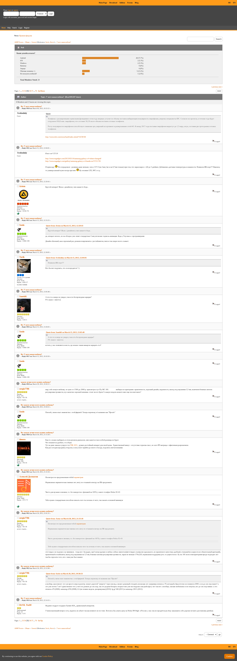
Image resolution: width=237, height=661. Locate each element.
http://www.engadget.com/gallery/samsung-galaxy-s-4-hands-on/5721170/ (73, 161)
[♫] (18, 507)
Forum (130, 3)
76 (36, 91)
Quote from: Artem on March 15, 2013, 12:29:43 (64, 226)
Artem (22, 186)
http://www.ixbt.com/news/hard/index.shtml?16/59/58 (65, 137)
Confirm (229, 656)
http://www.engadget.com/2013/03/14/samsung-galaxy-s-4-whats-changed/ (73, 158)
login (9, 10)
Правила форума (25, 36)
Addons (122, 3)
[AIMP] (18, 214)
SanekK (23, 296)
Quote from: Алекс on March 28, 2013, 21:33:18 (64, 519)
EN (234, 3)
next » (220, 87)
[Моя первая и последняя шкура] (18, 465)
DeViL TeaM (25, 605)
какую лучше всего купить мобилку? (36, 382)
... (21, 91)
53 (23, 91)
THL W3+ (74, 445)
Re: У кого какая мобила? (31, 106)
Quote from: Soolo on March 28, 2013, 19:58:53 (64, 574)
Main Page (103, 3)
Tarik (22, 257)
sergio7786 (24, 389)
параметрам (78, 477)
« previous (214, 87)
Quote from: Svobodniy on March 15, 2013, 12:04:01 (66, 258)
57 (32, 91)
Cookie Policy (47, 656)
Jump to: (201, 634)
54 (25, 91)
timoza (22, 439)
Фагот (52, 42)
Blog (137, 3)
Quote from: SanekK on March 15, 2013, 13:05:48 (65, 332)
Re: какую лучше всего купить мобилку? (37, 405)
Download (113, 3)
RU (229, 3)
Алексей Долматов (28, 476)
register (15, 10)
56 (30, 91)
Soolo (47, 42)
